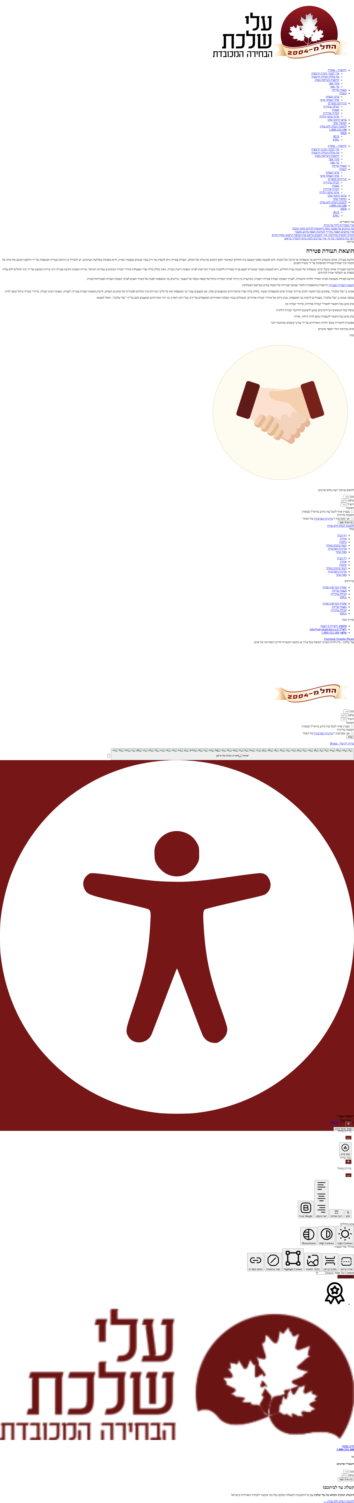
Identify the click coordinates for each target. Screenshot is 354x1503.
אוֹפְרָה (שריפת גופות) (335, 587)
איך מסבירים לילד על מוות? (338, 225)
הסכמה (350, 508)
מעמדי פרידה (339, 90)
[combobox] (232, 754)
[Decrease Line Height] (348, 1175)
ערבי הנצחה (332, 96)
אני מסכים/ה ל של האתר (326, 518)
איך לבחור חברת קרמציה (325, 73)
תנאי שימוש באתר (336, 545)
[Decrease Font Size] (348, 1137)
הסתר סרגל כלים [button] (344, 1129)
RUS (336, 136)
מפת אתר (341, 552)
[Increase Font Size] (348, 1124)
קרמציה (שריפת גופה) (327, 80)
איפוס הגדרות (346, 1276)
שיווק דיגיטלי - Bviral (342, 743)
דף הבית (342, 535)
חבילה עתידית (331, 106)
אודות (343, 538)
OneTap (334, 1122)
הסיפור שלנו (340, 123)
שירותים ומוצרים (337, 103)
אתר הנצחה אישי (329, 99)
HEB (344, 133)
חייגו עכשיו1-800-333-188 (345, 1448)
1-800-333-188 (338, 129)
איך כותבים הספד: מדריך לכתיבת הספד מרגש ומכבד (324, 231)
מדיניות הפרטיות (323, 518)
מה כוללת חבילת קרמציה (325, 76)
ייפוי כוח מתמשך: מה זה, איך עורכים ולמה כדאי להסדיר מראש (319, 238)
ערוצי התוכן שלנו (337, 119)
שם (351, 496)
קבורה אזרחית (331, 113)
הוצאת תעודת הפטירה (341, 285)
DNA (343, 597)
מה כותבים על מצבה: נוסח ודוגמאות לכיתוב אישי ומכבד (323, 228)
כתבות (343, 542)
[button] (108, 756)
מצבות (335, 109)
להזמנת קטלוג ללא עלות (333, 126)
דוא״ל (350, 504)
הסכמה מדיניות (345, 515)
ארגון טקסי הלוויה (329, 116)
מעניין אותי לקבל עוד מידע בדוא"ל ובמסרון (326, 511)
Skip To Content (344, 1272)
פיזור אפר (334, 83)
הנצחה (343, 93)
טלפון (350, 500)
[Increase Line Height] (348, 1161)
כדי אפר (334, 86)
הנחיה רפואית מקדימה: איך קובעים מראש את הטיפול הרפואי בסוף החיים (313, 235)
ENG (336, 139)
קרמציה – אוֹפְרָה (337, 70)
